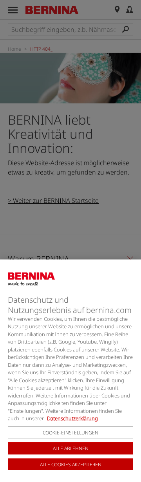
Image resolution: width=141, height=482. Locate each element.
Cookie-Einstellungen (70, 432)
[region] (70, 370)
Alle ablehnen (71, 448)
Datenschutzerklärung (72, 418)
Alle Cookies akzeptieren (70, 464)
